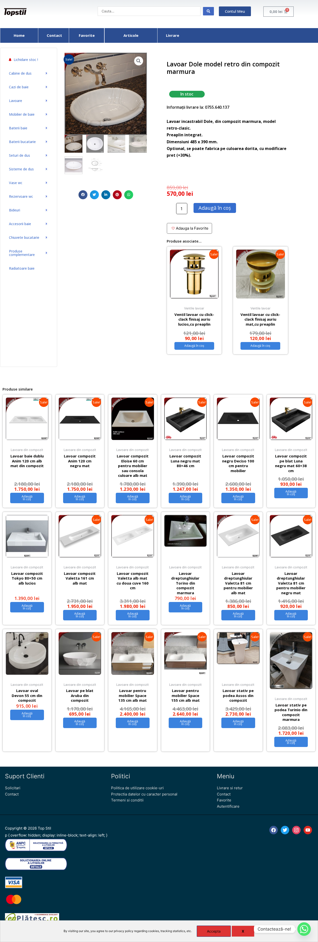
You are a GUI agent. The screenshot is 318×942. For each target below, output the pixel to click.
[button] (83, 194)
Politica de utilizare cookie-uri (137, 788)
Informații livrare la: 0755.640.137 (198, 107)
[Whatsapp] (304, 929)
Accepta (214, 931)
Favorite (224, 800)
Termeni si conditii (127, 800)
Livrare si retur (230, 788)
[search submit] (208, 11)
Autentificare (228, 806)
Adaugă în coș (215, 207)
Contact (12, 794)
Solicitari (12, 788)
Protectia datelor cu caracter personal (144, 794)
